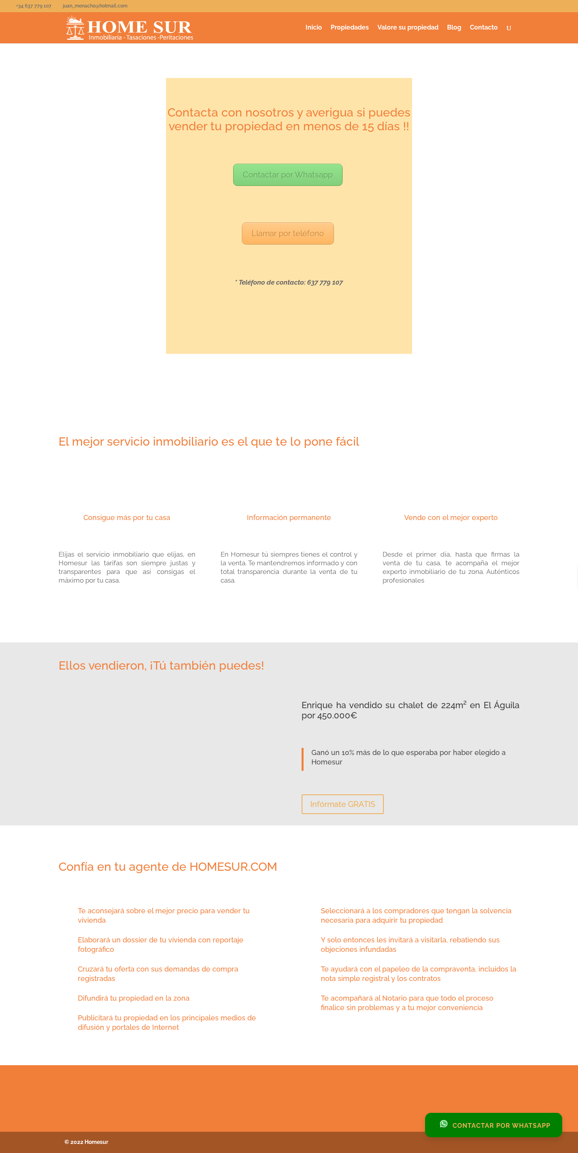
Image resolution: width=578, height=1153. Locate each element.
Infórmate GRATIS (342, 804)
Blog (454, 28)
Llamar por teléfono (288, 233)
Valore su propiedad (407, 28)
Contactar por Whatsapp (288, 175)
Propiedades (350, 28)
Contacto (484, 28)
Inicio (314, 28)
